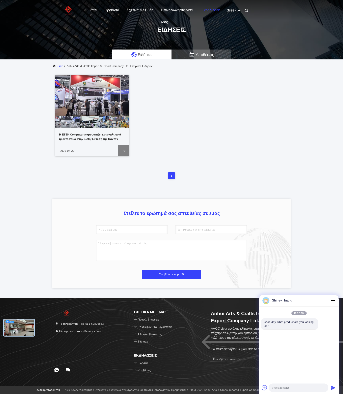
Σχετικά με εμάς (140, 10)
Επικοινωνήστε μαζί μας (177, 12)
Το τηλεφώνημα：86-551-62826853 (81, 323)
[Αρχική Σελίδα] (68, 9)
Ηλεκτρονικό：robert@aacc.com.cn (80, 331)
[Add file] (264, 387)
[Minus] (333, 300)
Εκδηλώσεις (211, 10)
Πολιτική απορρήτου (47, 389)
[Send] (333, 387)
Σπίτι (93, 10)
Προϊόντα (112, 10)
